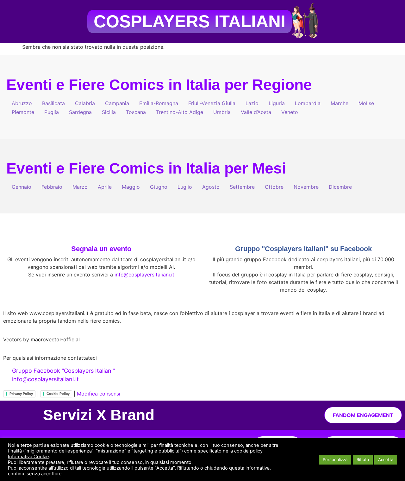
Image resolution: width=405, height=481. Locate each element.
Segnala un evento (101, 249)
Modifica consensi (98, 393)
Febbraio (51, 187)
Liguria (277, 103)
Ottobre (274, 187)
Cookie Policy (58, 393)
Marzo (80, 187)
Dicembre (340, 187)
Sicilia (109, 112)
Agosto (211, 187)
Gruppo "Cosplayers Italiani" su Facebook (303, 249)
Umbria (222, 112)
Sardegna (80, 112)
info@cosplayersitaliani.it (144, 274)
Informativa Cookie (28, 456)
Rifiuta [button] (363, 459)
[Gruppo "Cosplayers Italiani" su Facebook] (303, 234)
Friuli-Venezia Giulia (211, 103)
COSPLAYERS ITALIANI (189, 21)
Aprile (105, 187)
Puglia (51, 112)
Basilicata (53, 103)
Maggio (131, 187)
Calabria (85, 103)
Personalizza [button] (335, 459)
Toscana (136, 112)
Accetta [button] (385, 459)
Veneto (289, 112)
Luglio (185, 187)
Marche (339, 103)
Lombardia (308, 103)
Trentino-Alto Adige (179, 112)
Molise (366, 103)
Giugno (158, 187)
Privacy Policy (21, 393)
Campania (117, 103)
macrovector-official (55, 339)
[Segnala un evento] (101, 234)
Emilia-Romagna (158, 103)
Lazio (252, 103)
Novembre (306, 187)
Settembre (242, 187)
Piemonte (23, 112)
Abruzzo (22, 103)
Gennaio (21, 187)
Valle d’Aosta (256, 112)
